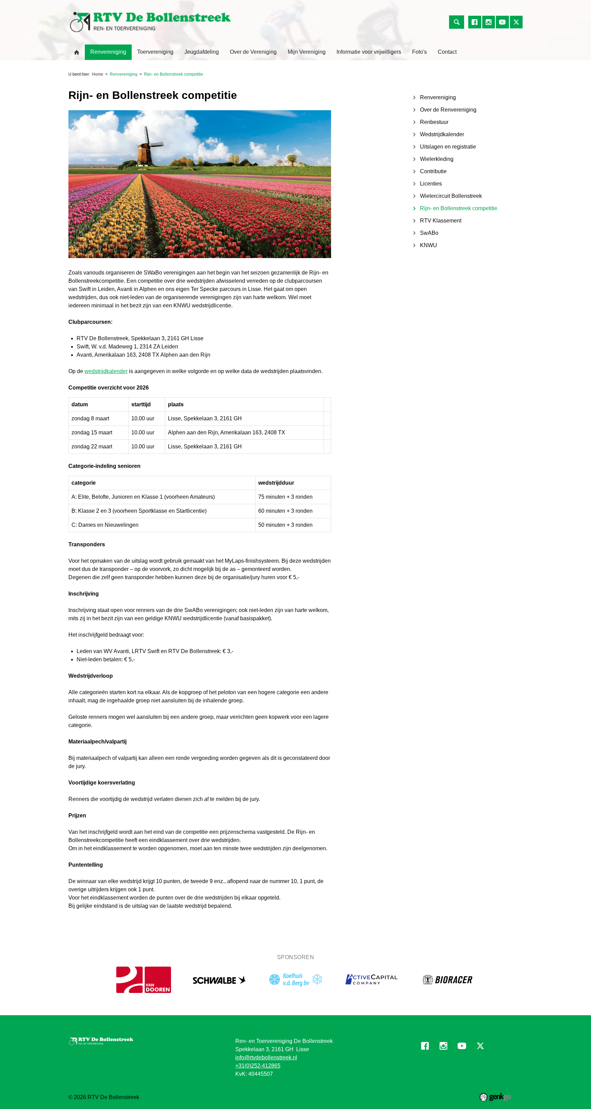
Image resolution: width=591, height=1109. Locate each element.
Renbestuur (434, 122)
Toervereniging (155, 52)
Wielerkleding (437, 159)
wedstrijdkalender (106, 371)
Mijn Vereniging (307, 52)
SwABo (429, 233)
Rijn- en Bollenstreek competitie (173, 74)
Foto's (419, 52)
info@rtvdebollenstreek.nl (266, 1057)
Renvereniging (108, 52)
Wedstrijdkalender (442, 134)
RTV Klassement (440, 221)
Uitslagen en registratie (448, 147)
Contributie (433, 171)
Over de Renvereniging (448, 110)
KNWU (428, 245)
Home (76, 52)
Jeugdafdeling (201, 52)
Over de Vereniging (253, 52)
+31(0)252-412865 (257, 1066)
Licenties (431, 184)
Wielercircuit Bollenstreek (451, 196)
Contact (447, 52)
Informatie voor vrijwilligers (369, 52)
